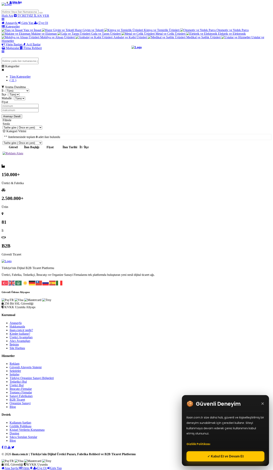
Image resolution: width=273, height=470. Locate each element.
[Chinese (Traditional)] (39, 282)
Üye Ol (43, 23)
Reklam (14, 363)
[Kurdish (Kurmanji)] (25, 282)
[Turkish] (5, 282)
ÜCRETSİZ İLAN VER (33, 15)
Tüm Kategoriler (20, 76)
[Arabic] (18, 282)
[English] (11, 282)
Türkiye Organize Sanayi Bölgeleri (32, 378)
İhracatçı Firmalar (21, 389)
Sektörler (15, 371)
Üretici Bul (17, 385)
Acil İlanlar (33, 44)
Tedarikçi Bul (18, 381)
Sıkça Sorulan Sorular (23, 437)
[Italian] (59, 282)
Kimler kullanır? (20, 333)
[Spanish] (52, 282)
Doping (14, 433)
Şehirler (14, 374)
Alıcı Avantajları (20, 341)
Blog (13, 406)
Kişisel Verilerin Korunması (27, 429)
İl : (3, 90)
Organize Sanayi (20, 403)
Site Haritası (17, 348)
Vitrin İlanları (14, 44)
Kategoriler (12, 26)
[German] (32, 282)
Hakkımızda (17, 326)
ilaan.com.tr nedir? (21, 330)
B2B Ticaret (17, 399)
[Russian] (45, 282)
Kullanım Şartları (20, 422)
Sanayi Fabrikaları (21, 396)
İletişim (14, 344)
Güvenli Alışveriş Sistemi (26, 367)
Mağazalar (12, 48)
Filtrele (7, 120)
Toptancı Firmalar (21, 392)
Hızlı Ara (7, 15)
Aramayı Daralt (12, 116)
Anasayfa (11, 23)
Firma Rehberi (32, 48)
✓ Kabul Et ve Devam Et (225, 456)
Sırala (6, 123)
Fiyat (5, 102)
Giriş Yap (17, 2)
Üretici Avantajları (21, 337)
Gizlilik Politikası (20, 426)
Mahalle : (7, 98)
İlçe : (5, 94)
